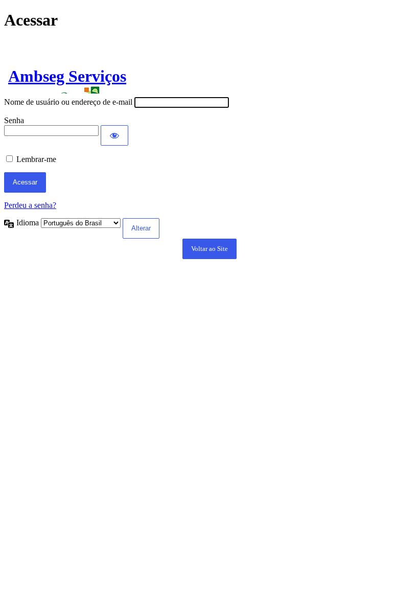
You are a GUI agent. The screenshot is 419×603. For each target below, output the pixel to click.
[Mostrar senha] (114, 135)
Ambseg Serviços (67, 76)
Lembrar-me (36, 159)
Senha (14, 120)
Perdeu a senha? (30, 205)
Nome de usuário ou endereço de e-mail (68, 102)
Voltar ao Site (209, 248)
